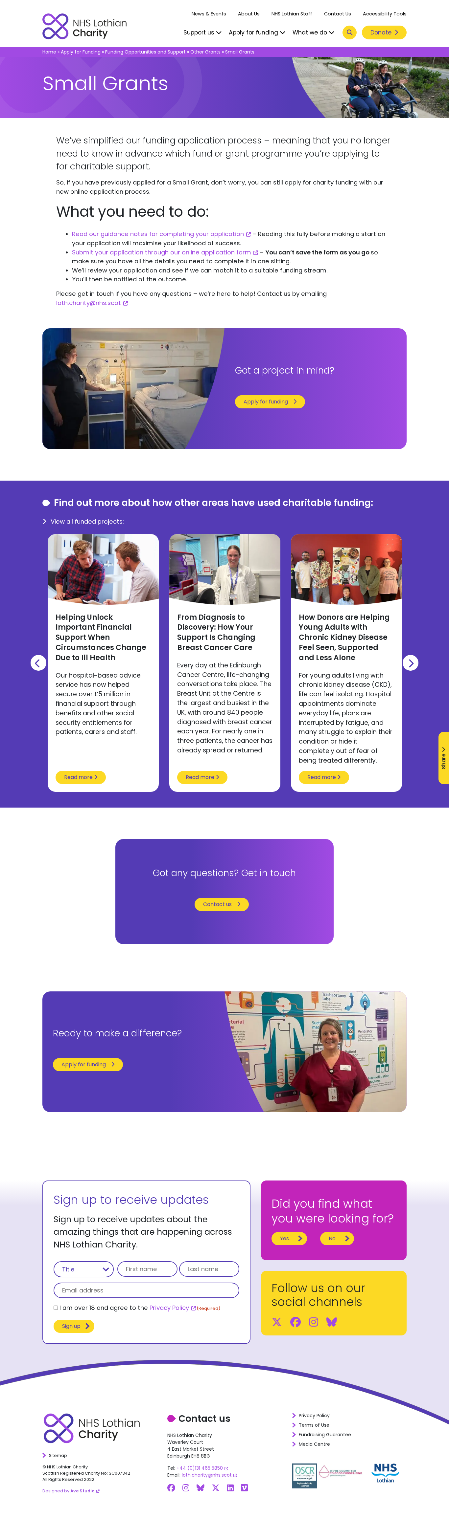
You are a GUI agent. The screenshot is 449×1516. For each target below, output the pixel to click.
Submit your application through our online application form (161, 252)
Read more (79, 777)
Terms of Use (314, 1425)
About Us (249, 14)
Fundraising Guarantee (325, 1434)
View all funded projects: (86, 521)
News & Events (209, 14)
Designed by (68, 1491)
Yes (284, 1238)
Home (49, 52)
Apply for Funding (81, 52)
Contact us (217, 904)
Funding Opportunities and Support (145, 52)
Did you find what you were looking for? (333, 1211)
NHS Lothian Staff (292, 14)
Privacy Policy (169, 1308)
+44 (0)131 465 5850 (200, 1468)
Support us (199, 32)
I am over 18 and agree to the (139, 1308)
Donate (381, 32)
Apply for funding (254, 32)
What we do (311, 32)
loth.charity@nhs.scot (88, 303)
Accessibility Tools (385, 14)
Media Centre (314, 1444)
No (332, 1238)
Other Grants (205, 52)
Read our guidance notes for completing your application (158, 234)
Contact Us (337, 14)
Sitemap (58, 1455)
